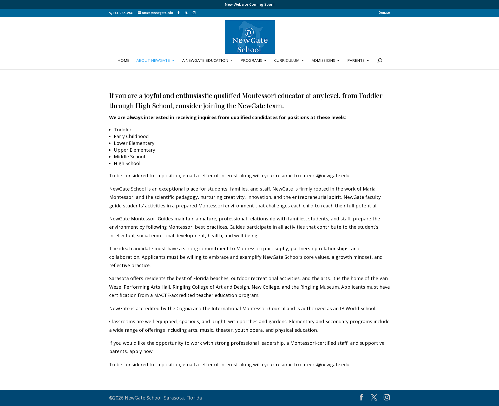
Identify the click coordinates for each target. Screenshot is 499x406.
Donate (384, 13)
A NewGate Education (205, 60)
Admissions (323, 60)
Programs (251, 60)
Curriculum (286, 60)
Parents (356, 60)
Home (123, 60)
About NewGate (153, 60)
